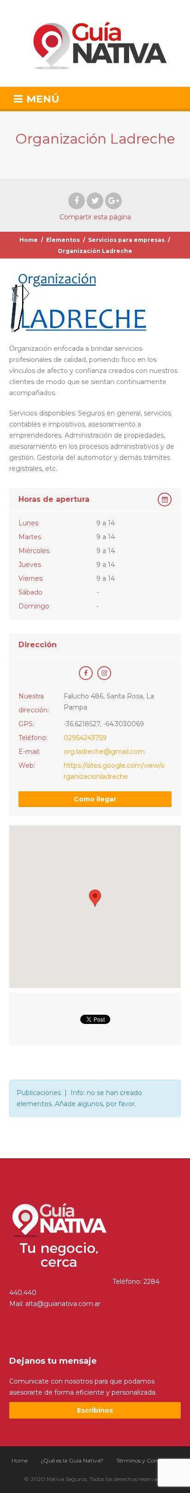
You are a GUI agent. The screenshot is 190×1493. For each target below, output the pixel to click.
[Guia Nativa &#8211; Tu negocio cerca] (95, 43)
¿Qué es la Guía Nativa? (72, 1460)
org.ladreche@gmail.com (104, 751)
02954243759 (85, 738)
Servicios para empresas (126, 239)
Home (28, 239)
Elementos (63, 239)
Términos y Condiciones (147, 1460)
